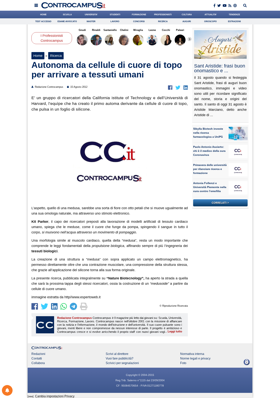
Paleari (180, 30)
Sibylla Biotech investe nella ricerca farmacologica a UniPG (208, 132)
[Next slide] (189, 39)
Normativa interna (192, 353)
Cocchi (166, 30)
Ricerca (163, 21)
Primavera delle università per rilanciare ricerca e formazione (210, 168)
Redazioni (38, 353)
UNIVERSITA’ (91, 14)
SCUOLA (67, 14)
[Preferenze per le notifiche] (7, 390)
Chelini (124, 30)
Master (91, 21)
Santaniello (110, 30)
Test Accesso (43, 21)
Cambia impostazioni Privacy (54, 396)
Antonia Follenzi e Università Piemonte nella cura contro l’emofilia (209, 187)
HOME (43, 14)
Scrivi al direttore (117, 353)
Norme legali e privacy (195, 358)
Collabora (38, 363)
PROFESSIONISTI (163, 14)
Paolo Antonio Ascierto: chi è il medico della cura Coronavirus (209, 150)
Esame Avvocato (67, 21)
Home (37, 56)
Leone (152, 30)
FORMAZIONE (139, 14)
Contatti (36, 358)
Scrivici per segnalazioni (122, 363)
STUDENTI (115, 14)
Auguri (186, 21)
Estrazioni (234, 21)
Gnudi (82, 30)
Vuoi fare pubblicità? (119, 358)
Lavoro (114, 21)
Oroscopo (210, 21)
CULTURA (187, 14)
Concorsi (139, 21)
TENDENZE (234, 14)
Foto (183, 363)
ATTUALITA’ (211, 14)
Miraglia (138, 30)
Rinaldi (96, 30)
